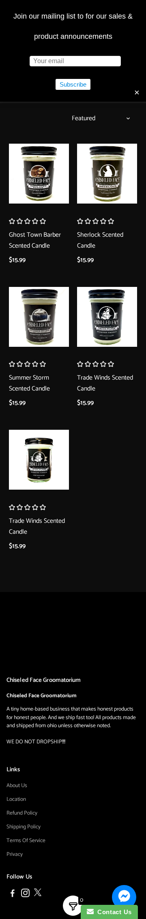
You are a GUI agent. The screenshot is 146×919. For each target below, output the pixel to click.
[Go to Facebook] (12, 894)
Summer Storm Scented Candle (29, 383)
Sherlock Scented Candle (100, 240)
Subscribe (73, 84)
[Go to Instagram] (25, 894)
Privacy (14, 854)
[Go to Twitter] (38, 894)
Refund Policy (21, 813)
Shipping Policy (23, 826)
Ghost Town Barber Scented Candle (35, 240)
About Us (16, 785)
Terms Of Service (25, 840)
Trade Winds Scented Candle (105, 383)
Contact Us (113, 911)
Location (16, 799)
